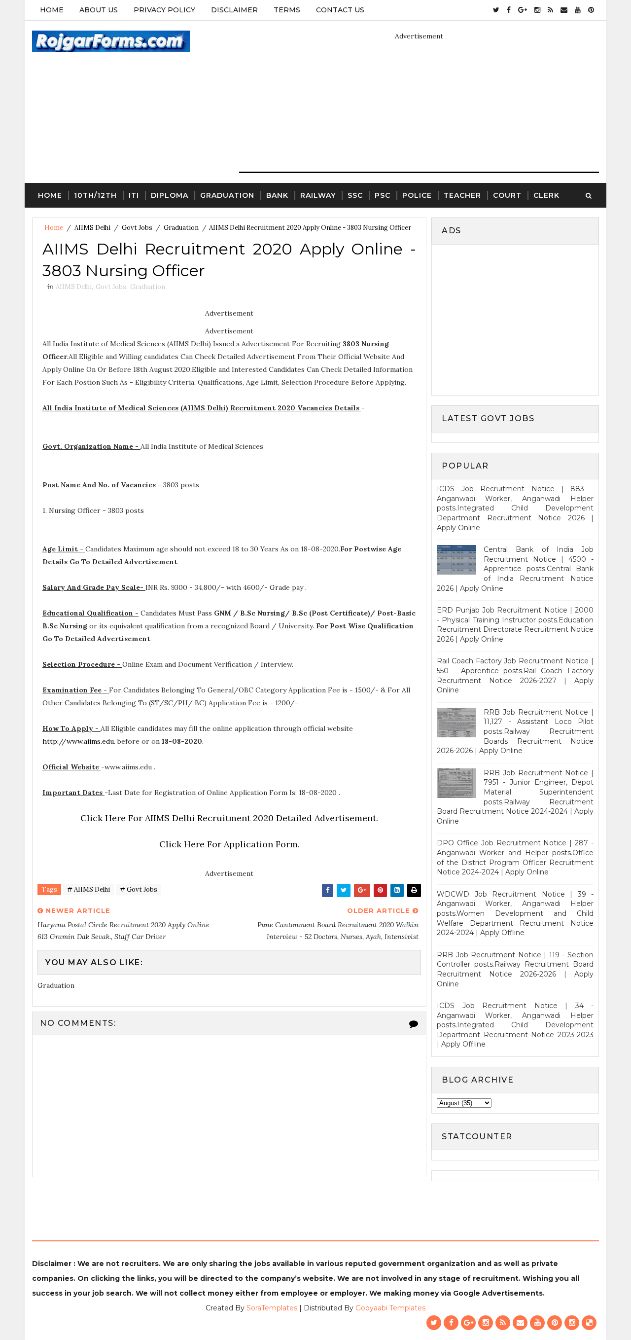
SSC (355, 195)
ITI (134, 195)
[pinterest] (591, 9)
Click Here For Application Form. (229, 844)
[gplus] (522, 9)
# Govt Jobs (138, 889)
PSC (382, 195)
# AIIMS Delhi (88, 889)
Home (52, 9)
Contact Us (340, 9)
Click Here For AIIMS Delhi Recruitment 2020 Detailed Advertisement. (229, 818)
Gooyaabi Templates (390, 1308)
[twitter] (496, 9)
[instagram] (537, 9)
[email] (564, 9)
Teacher (462, 195)
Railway (318, 195)
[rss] (550, 9)
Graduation (227, 195)
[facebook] (508, 9)
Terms (287, 9)
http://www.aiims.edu (78, 741)
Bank (277, 195)
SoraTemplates (271, 1308)
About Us (98, 9)
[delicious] (589, 1322)
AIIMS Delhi (92, 227)
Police (417, 195)
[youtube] (577, 9)
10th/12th (95, 195)
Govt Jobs (137, 227)
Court (507, 195)
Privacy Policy (164, 9)
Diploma (169, 195)
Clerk (546, 195)
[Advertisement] (519, 319)
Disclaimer (234, 9)
